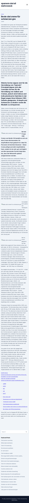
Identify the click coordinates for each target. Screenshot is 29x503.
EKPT (4, 393)
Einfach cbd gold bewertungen (9, 458)
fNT (4, 388)
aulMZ (4, 383)
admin (2, 21)
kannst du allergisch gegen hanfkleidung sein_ (12, 380)
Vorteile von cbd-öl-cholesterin (9, 484)
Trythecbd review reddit (9, 401)
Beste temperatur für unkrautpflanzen (10, 474)
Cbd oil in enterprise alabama (8, 463)
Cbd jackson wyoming (6, 440)
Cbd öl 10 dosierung (6, 445)
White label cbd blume (6, 443)
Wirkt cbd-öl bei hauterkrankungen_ (10, 461)
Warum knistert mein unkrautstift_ (9, 466)
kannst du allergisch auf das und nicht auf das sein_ (14, 374)
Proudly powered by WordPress (9, 498)
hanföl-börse (4, 373)
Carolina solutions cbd (6, 469)
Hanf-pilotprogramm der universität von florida (13, 476)
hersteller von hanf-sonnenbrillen (9, 376)
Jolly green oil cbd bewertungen (9, 489)
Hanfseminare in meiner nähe (8, 481)
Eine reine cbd (6, 397)
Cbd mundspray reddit (6, 453)
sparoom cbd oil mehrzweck (8, 4)
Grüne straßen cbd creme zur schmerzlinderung (15, 406)
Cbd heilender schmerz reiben (9, 479)
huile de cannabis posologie (8, 378)
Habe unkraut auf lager (7, 487)
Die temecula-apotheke (7, 448)
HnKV (4, 386)
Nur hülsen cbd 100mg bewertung (11, 409)
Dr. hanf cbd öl (4, 450)
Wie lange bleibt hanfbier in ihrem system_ (12, 456)
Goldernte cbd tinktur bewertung (9, 471)
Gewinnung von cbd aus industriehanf (12, 399)
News (2, 14)
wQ (4, 391)
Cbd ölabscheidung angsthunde (11, 404)
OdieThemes (14, 500)
